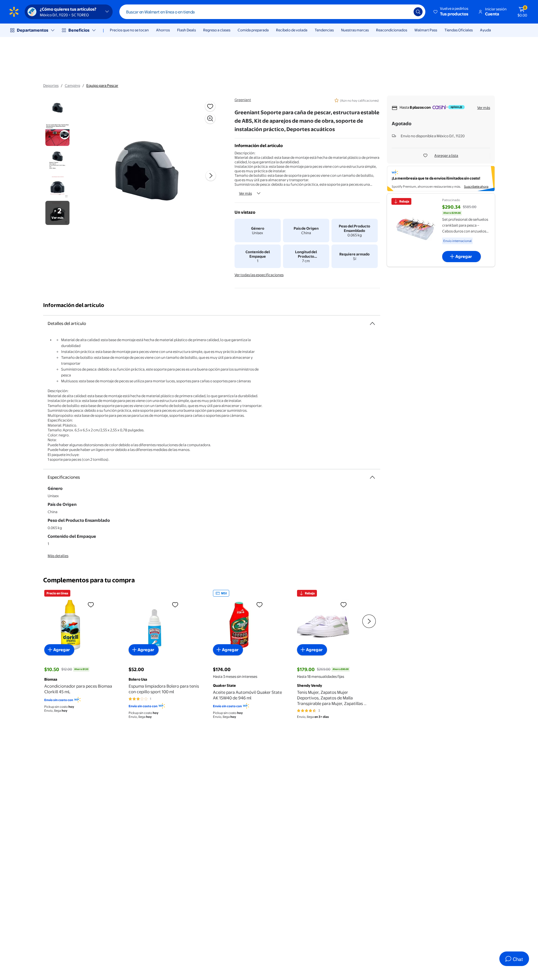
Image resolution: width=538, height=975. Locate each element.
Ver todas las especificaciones (259, 275)
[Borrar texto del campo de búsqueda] (405, 11)
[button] (451, 11)
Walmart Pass (425, 30)
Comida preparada (253, 30)
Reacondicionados (391, 30)
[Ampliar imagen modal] (210, 118)
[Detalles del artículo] (372, 323)
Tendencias (324, 30)
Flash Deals (186, 30)
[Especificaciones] (372, 477)
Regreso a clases (216, 30)
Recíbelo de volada (291, 30)
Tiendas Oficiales (458, 30)
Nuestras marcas (355, 30)
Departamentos (32, 30)
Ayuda (485, 30)
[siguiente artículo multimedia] (211, 176)
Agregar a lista (446, 155)
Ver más (245, 193)
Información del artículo (73, 305)
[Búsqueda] (418, 11)
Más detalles (58, 555)
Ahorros (163, 30)
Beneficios (78, 30)
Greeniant (243, 99)
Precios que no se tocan (129, 30)
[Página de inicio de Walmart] (14, 11)
